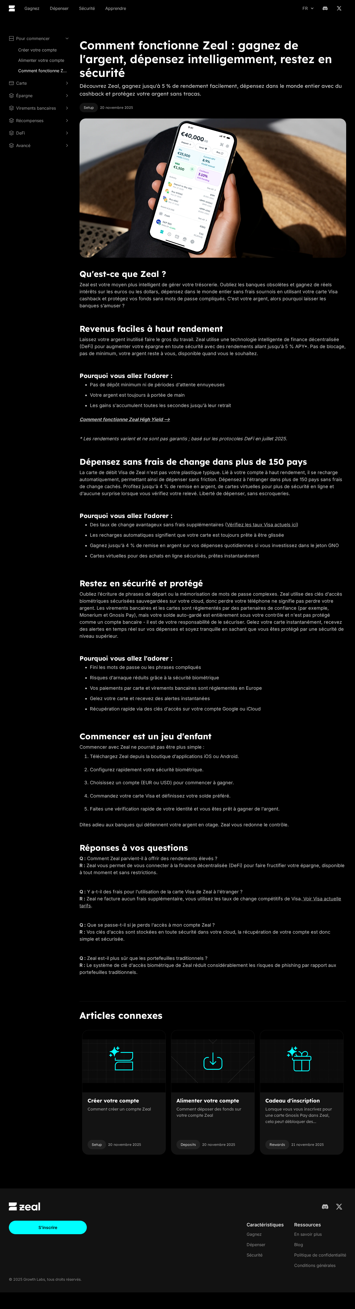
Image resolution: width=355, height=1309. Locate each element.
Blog (298, 1244)
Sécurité (87, 8)
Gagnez (32, 8)
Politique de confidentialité (320, 1255)
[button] (308, 8)
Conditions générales (315, 1265)
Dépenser (59, 8)
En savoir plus (308, 1234)
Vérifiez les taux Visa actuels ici (262, 524)
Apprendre (115, 8)
